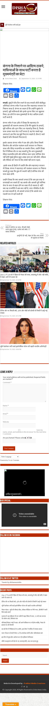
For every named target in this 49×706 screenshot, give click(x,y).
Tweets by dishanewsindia (11, 582)
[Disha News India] (24, 8)
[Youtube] (27, 686)
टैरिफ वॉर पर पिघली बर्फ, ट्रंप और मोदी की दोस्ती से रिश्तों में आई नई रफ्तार (24, 602)
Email (5, 414)
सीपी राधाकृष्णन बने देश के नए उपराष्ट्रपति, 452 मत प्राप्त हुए (20, 641)
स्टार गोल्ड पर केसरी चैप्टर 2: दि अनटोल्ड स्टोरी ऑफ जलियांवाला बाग (22, 633)
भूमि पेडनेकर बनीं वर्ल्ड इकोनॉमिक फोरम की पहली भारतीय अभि (23, 25)
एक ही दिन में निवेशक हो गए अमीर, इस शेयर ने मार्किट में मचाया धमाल (22, 629)
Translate (16, 460)
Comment (7, 382)
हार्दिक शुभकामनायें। (14, 494)
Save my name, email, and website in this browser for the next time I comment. (24, 432)
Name (6, 406)
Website (6, 422)
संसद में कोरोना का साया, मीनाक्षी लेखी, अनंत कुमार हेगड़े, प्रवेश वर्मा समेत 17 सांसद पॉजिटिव (17, 228)
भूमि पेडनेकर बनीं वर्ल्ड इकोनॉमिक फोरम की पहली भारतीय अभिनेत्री (23, 346)
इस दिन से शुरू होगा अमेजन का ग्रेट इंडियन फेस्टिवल (17, 637)
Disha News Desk (11, 78)
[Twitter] (24, 686)
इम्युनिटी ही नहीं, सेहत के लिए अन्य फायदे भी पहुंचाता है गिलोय (30, 236)
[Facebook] (22, 686)
